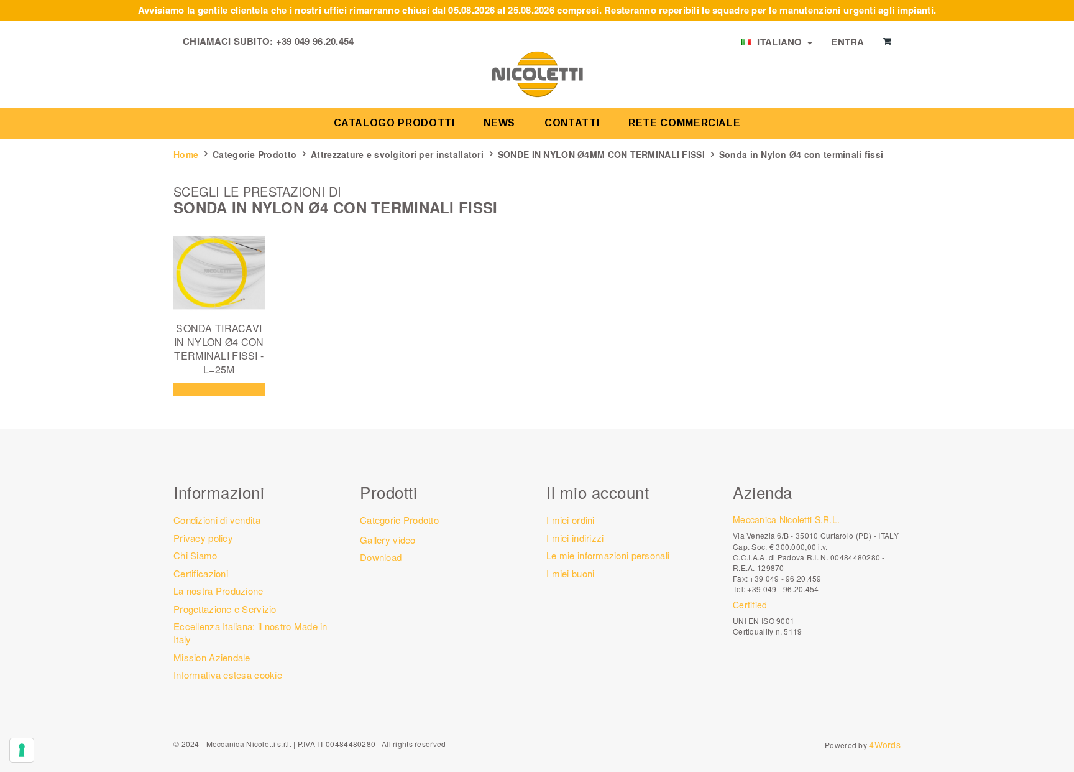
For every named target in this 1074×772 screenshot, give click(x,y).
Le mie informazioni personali (607, 555)
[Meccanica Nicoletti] (537, 73)
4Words (885, 744)
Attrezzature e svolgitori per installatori (397, 154)
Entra (847, 42)
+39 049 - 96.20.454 (783, 589)
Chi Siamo (195, 555)
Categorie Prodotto (254, 154)
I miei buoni (570, 573)
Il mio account (597, 491)
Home (185, 154)
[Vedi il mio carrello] (887, 41)
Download (381, 557)
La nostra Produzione (218, 590)
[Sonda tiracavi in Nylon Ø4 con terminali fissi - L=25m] (219, 273)
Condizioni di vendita (216, 519)
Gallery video (388, 539)
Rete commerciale (684, 123)
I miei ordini (570, 519)
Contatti (571, 123)
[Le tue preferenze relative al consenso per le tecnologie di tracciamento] (22, 750)
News (499, 123)
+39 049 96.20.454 (315, 41)
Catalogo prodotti (394, 123)
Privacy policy (203, 537)
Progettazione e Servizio (225, 608)
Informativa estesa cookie (227, 674)
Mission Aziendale (211, 657)
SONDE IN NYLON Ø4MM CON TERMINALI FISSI (601, 154)
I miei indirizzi (575, 537)
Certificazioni (200, 573)
